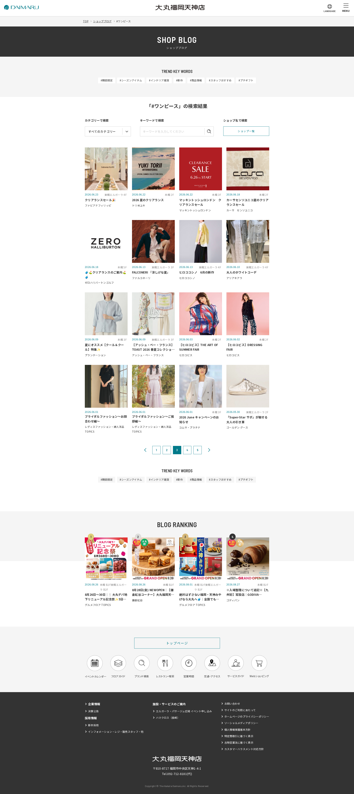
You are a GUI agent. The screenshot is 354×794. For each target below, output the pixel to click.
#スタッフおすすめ (220, 80)
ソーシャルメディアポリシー (241, 723)
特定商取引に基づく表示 (239, 736)
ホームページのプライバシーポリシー (246, 716)
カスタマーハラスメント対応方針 (244, 749)
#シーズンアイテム (131, 80)
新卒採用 (93, 725)
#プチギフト (246, 80)
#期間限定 (107, 80)
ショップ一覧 (246, 131)
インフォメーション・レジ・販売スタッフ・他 (116, 731)
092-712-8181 (177, 773)
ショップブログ (102, 21)
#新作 (179, 80)
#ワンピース (123, 21)
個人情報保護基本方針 (237, 729)
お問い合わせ (232, 703)
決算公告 (93, 711)
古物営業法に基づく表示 (239, 742)
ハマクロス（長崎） (168, 717)
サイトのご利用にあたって (240, 710)
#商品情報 (196, 80)
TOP (85, 21)
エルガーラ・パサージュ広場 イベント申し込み (184, 711)
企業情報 (94, 704)
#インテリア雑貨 (159, 80)
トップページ (177, 643)
